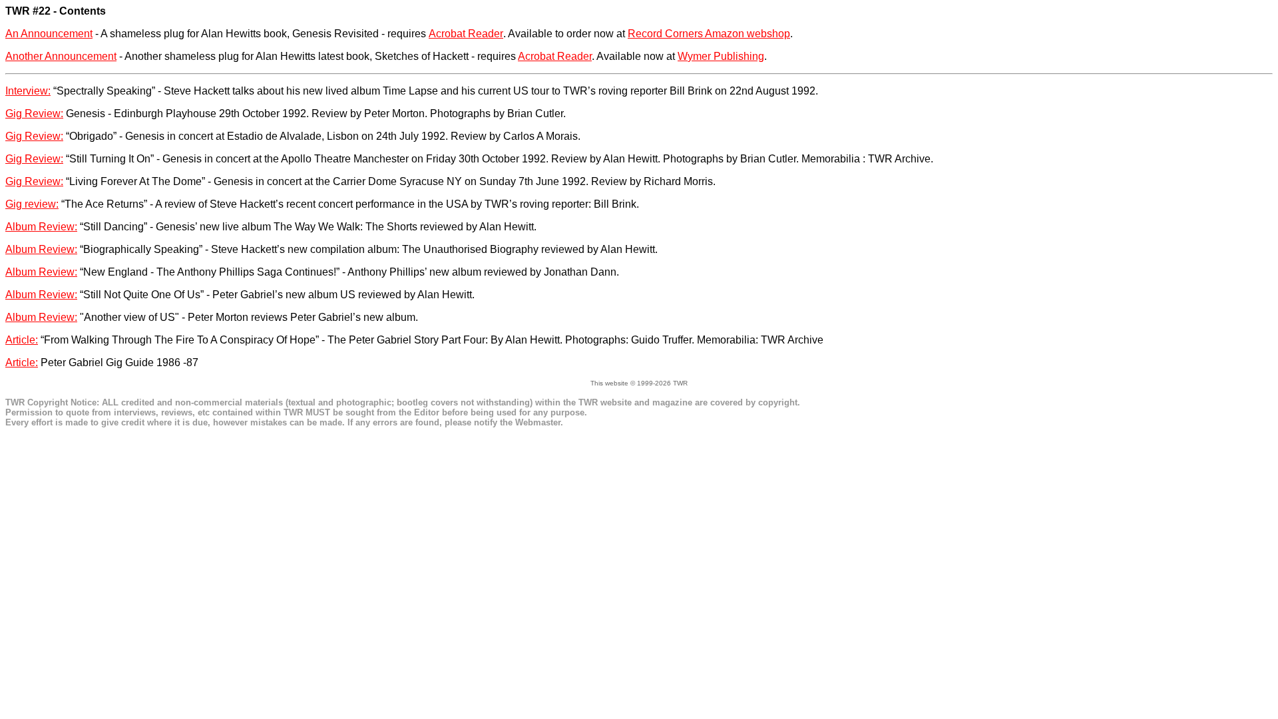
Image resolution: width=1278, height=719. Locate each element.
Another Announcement (60, 56)
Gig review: (32, 204)
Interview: (28, 91)
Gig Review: (34, 113)
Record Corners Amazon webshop (709, 33)
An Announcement (49, 33)
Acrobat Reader (466, 33)
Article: (21, 340)
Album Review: (41, 226)
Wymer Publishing (721, 56)
